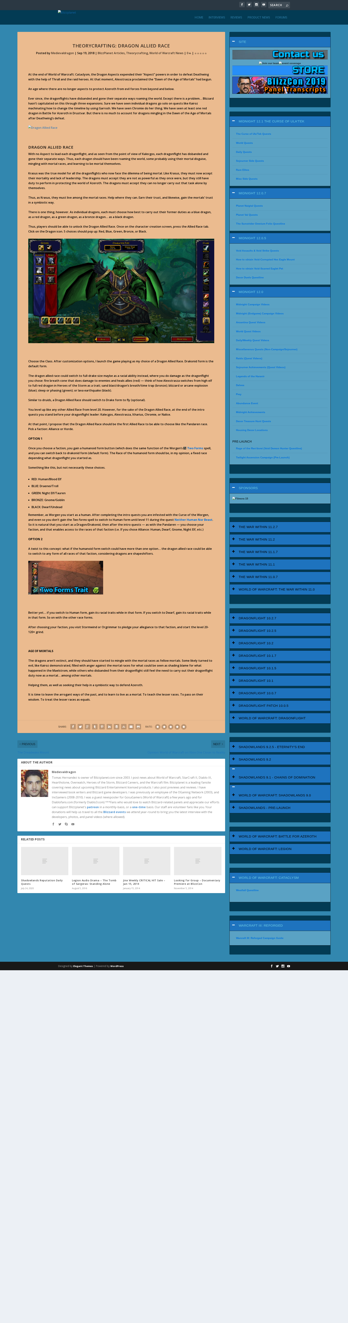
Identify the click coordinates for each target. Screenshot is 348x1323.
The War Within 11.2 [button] (257, 539)
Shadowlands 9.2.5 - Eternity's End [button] (272, 747)
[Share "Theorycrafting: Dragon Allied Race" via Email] (131, 726)
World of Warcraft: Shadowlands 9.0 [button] (275, 795)
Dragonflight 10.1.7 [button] (257, 656)
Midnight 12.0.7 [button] (252, 193)
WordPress (117, 966)
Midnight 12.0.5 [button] (252, 238)
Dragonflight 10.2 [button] (256, 643)
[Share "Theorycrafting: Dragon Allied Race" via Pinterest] (102, 726)
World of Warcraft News (166, 53)
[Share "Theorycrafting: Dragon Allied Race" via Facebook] (73, 726)
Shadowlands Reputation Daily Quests (42, 882)
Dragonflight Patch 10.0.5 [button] (264, 705)
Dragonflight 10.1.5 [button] (257, 668)
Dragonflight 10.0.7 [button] (257, 693)
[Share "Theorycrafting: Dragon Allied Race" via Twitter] (80, 726)
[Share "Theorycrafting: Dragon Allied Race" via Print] (138, 726)
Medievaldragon (62, 53)
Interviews (217, 17)
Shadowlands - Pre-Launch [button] (265, 808)
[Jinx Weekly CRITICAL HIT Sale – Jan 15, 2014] (146, 861)
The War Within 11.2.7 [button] (258, 527)
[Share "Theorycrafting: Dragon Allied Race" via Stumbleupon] (123, 726)
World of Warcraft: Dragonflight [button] (272, 718)
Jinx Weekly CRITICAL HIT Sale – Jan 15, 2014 (144, 882)
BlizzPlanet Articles (111, 53)
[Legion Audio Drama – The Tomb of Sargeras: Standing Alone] (95, 861)
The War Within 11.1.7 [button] (258, 552)
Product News (259, 17)
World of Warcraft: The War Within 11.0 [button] (277, 589)
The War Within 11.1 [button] (257, 564)
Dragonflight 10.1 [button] (256, 681)
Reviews (236, 17)
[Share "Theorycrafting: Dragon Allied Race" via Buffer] (116, 726)
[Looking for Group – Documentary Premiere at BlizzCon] (197, 861)
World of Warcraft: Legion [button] (265, 849)
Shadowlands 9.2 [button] (255, 759)
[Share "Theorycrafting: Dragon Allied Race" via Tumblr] (94, 726)
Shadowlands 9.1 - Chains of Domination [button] (277, 777)
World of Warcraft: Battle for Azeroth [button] (278, 836)
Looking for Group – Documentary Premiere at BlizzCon (197, 882)
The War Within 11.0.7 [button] (258, 577)
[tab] (280, 42)
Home (199, 17)
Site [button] (242, 42)
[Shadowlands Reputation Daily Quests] (44, 861)
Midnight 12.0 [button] (251, 292)
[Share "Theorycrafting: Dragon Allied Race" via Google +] (87, 726)
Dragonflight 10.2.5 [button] (257, 631)
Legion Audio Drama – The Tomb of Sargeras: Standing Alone (94, 882)
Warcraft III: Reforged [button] (261, 925)
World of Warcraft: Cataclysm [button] (269, 878)
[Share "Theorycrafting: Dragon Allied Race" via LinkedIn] (109, 726)
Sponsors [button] (248, 488)
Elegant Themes (83, 966)
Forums (281, 17)
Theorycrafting (137, 53)
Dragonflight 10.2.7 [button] (257, 618)
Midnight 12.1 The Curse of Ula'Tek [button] (271, 121)
